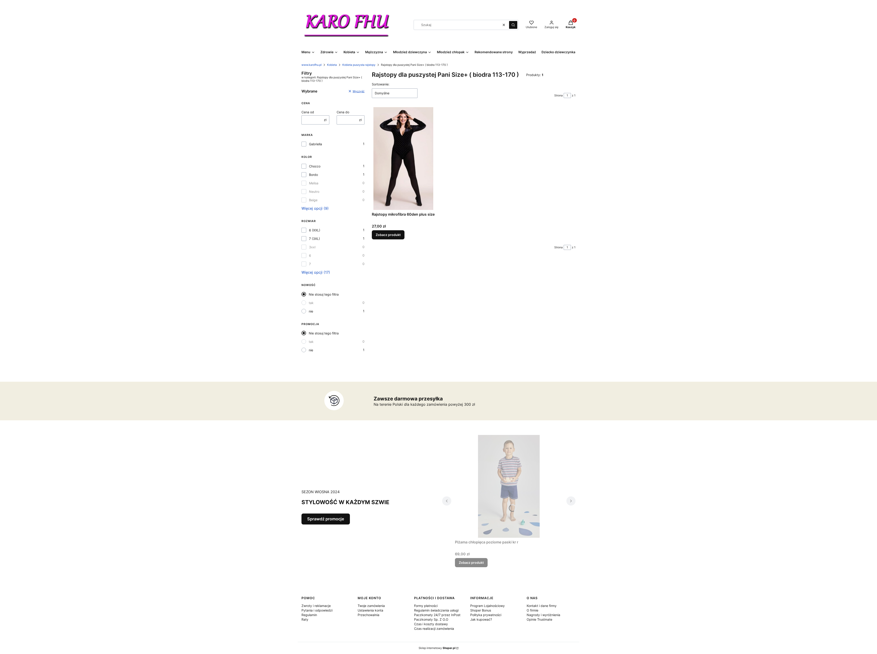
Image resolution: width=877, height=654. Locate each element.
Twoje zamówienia (371, 606)
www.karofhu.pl (311, 64)
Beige (313, 200)
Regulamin (309, 615)
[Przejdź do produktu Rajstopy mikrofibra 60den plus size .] (403, 158)
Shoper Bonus (480, 610)
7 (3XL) (314, 239)
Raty (304, 619)
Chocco (314, 166)
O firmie (532, 610)
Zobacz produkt (388, 235)
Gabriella (315, 144)
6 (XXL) (314, 230)
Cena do (343, 112)
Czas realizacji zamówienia (434, 628)
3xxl (312, 247)
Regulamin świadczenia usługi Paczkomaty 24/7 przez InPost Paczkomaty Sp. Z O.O (437, 614)
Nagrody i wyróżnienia (543, 615)
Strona (558, 95)
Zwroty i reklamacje (316, 606)
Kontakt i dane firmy (542, 606)
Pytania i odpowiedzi (317, 610)
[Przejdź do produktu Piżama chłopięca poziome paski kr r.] (509, 486)
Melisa (313, 183)
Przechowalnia (368, 615)
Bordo (313, 175)
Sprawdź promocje (325, 518)
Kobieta (332, 64)
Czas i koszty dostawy (431, 624)
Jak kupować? (481, 619)
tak (311, 303)
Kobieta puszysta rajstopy (358, 64)
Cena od (307, 112)
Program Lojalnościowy (487, 606)
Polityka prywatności (485, 615)
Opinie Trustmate (539, 619)
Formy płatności (426, 606)
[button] (513, 25)
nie (311, 311)
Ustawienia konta (370, 610)
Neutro (314, 191)
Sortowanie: (380, 84)
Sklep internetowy (437, 648)
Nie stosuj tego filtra (324, 294)
